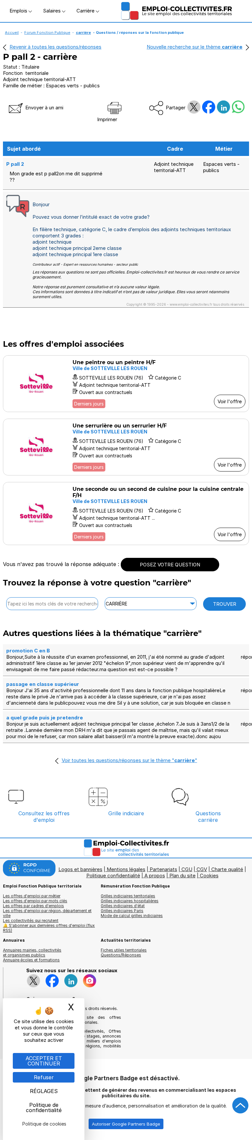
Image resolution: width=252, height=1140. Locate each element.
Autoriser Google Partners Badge (126, 1124)
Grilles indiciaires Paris (122, 910)
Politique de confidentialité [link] (44, 1107)
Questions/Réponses (121, 955)
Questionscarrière (208, 816)
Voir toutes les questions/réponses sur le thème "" (129, 760)
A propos (154, 875)
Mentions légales (126, 869)
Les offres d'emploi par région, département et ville (47, 913)
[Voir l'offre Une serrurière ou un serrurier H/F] (126, 447)
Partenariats (163, 869)
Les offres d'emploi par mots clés (35, 900)
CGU (186, 869)
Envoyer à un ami (43, 107)
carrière (83, 32)
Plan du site (182, 875)
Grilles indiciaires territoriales (128, 895)
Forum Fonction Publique (47, 32)
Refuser (44, 1077)
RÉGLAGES (44, 1091)
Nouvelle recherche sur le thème (194, 47)
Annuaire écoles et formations (31, 959)
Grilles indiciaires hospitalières (129, 900)
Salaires (52, 11)
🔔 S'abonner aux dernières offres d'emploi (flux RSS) (49, 928)
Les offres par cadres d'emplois (33, 905)
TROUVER (224, 604)
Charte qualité (227, 869)
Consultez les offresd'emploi (44, 816)
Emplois (19, 11)
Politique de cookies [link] (44, 1124)
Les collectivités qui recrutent (30, 920)
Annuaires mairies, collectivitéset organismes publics (32, 952)
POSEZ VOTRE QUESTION (170, 564)
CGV (202, 869)
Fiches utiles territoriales (124, 950)
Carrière (86, 11)
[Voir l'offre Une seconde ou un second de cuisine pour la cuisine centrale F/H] (126, 513)
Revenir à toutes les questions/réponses (55, 47)
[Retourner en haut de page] (240, 1105)
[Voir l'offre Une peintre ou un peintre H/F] (126, 384)
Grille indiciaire (126, 813)
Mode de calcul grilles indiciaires (132, 915)
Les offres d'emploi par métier (31, 895)
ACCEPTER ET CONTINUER (44, 1061)
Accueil (12, 32)
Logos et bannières (80, 869)
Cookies (209, 875)
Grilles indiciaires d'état (123, 905)
